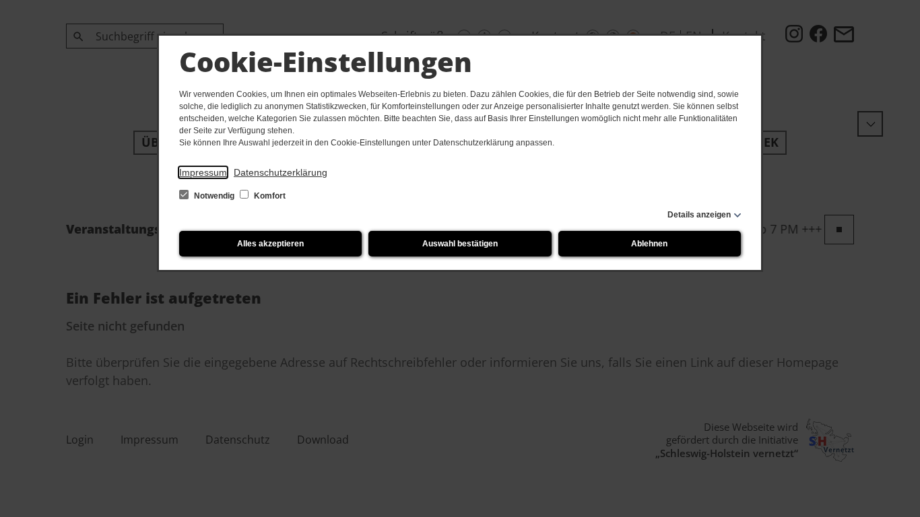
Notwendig (214, 196)
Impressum (203, 172)
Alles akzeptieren (270, 243)
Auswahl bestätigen (460, 243)
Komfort (269, 196)
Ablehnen (649, 243)
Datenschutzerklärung (280, 172)
